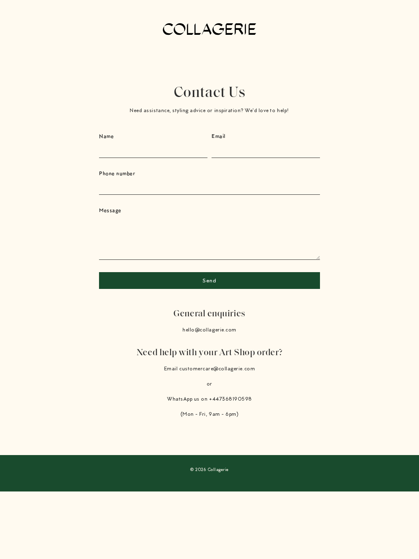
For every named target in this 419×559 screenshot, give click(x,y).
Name (106, 136)
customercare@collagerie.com (217, 369)
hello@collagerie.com (209, 330)
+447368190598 (230, 399)
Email (218, 136)
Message (110, 210)
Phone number (117, 173)
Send (209, 281)
